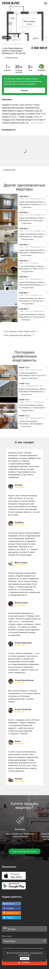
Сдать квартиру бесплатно (24, 851)
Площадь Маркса (27, 239)
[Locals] (11, 3)
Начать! (24, 90)
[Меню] (45, 3)
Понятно (24, 958)
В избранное (45, 37)
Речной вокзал (26, 255)
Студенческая (26, 207)
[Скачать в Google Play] (14, 885)
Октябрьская (25, 320)
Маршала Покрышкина (29, 378)
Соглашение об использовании (30, 954)
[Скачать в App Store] (14, 876)
